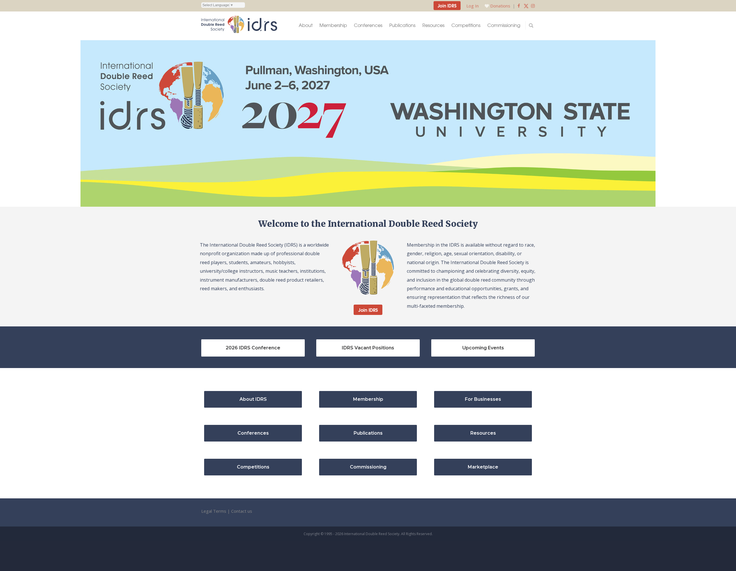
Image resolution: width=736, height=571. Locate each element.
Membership (333, 25)
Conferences (368, 25)
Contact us (241, 511)
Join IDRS (447, 5)
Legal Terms (213, 511)
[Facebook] (519, 6)
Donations (500, 6)
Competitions (465, 25)
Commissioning (503, 25)
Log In (472, 6)
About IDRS (253, 399)
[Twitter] (526, 6)
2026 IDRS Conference (253, 348)
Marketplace (483, 467)
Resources (433, 25)
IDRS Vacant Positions (368, 348)
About (306, 25)
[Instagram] (533, 6)
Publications (402, 25)
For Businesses (483, 399)
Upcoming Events (483, 348)
